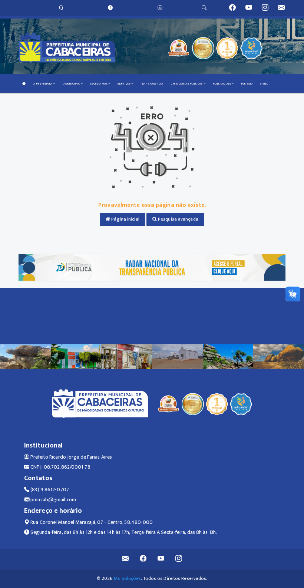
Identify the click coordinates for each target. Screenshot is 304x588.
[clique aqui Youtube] (161, 559)
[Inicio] (24, 83)
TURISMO (246, 83)
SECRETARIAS (99, 83)
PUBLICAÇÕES (222, 83)
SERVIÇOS (124, 83)
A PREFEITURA (43, 83)
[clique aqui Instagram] (178, 559)
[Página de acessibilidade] (160, 8)
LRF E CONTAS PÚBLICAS (187, 83)
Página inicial (124, 219)
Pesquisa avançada (177, 219)
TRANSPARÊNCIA (152, 83)
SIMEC (264, 83)
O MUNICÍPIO (72, 83)
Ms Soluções (127, 578)
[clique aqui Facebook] (143, 559)
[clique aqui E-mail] (125, 559)
